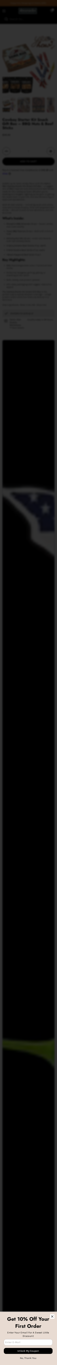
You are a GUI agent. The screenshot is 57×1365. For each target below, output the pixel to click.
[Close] (52, 1316)
